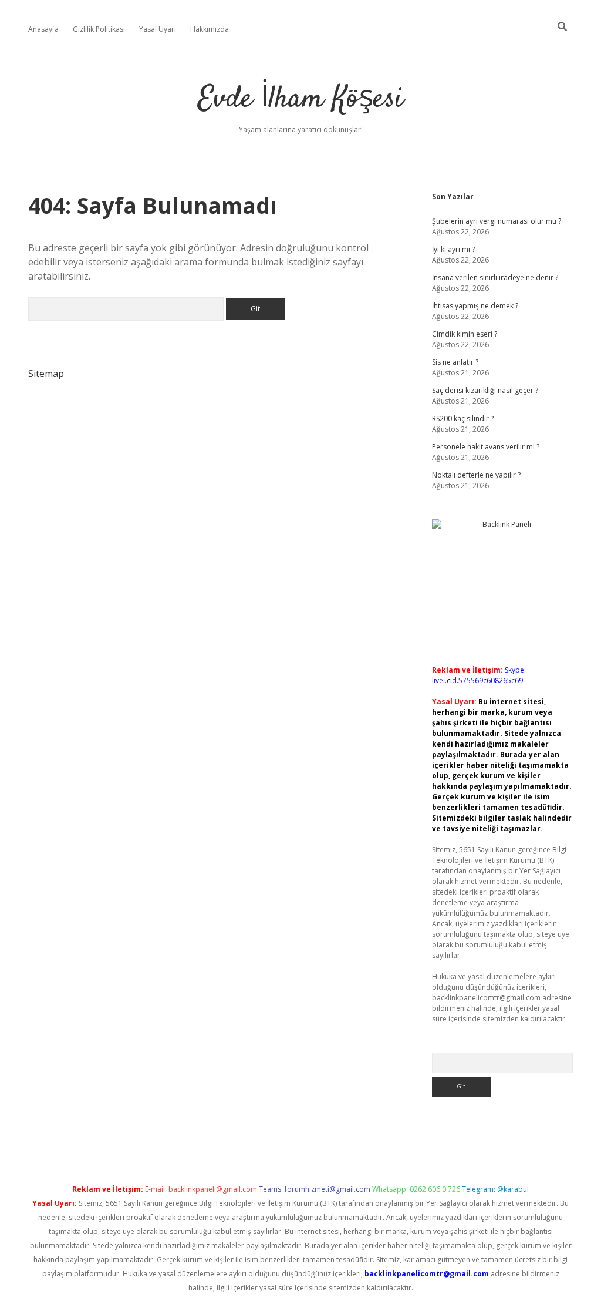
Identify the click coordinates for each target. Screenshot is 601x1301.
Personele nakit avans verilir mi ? (485, 447)
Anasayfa (43, 29)
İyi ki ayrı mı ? (453, 249)
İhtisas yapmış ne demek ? (475, 306)
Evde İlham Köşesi (300, 99)
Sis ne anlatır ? (455, 362)
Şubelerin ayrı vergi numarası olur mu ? (496, 221)
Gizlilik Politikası (99, 29)
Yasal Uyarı (157, 29)
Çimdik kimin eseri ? (464, 334)
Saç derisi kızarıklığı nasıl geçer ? (485, 390)
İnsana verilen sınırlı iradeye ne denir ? (495, 278)
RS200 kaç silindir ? (463, 418)
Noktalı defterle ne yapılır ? (476, 475)
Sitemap (46, 373)
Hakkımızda (209, 29)
